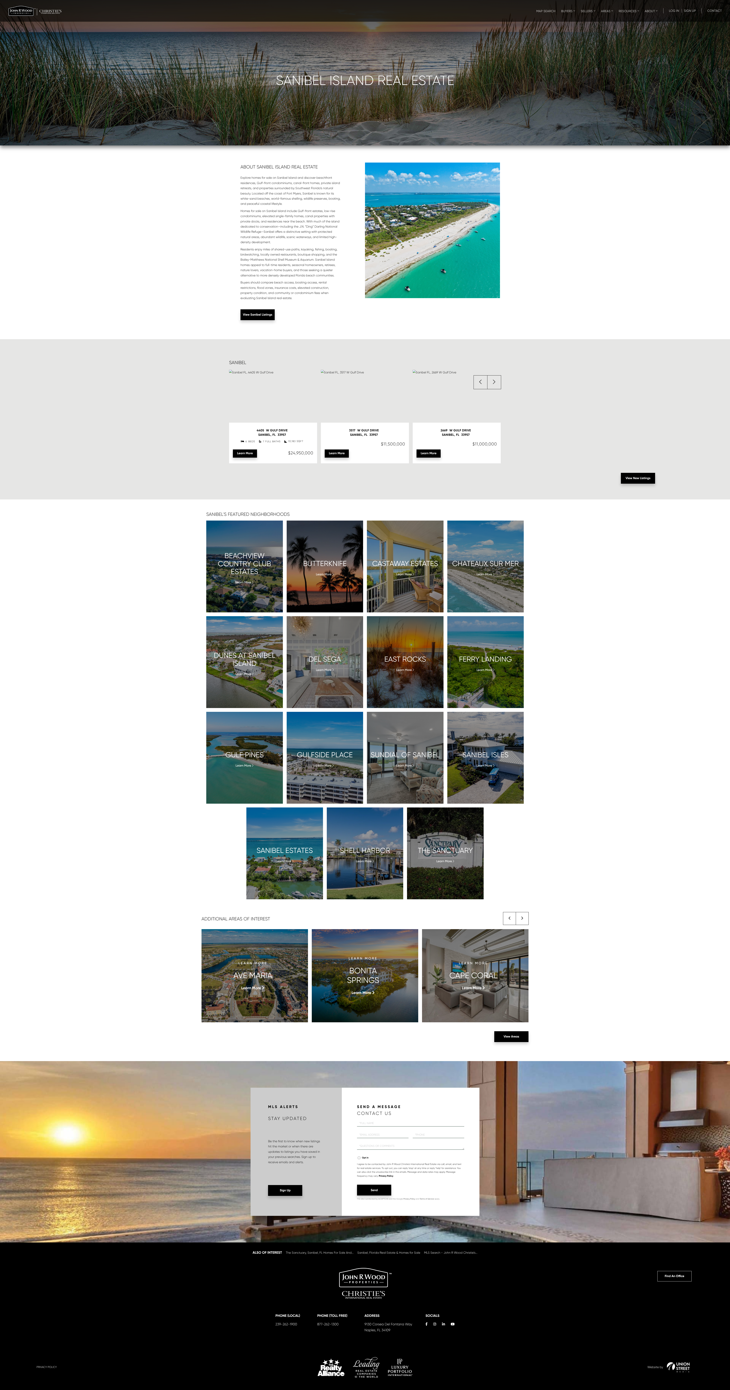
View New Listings (638, 478)
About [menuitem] (650, 11)
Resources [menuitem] (627, 11)
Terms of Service (427, 1199)
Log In (674, 11)
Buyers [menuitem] (566, 11)
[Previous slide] (509, 918)
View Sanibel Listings (257, 315)
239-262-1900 (286, 1324)
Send (374, 1190)
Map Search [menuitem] (545, 11)
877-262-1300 (328, 1324)
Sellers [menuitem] (587, 11)
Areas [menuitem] (605, 11)
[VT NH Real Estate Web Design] (678, 1367)
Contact (714, 11)
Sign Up (690, 11)
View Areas (511, 1036)
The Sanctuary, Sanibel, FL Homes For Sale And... (320, 1252)
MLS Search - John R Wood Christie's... (450, 1252)
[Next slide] (522, 918)
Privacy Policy (386, 1176)
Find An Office (674, 1276)
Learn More (245, 453)
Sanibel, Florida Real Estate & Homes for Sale (388, 1252)
